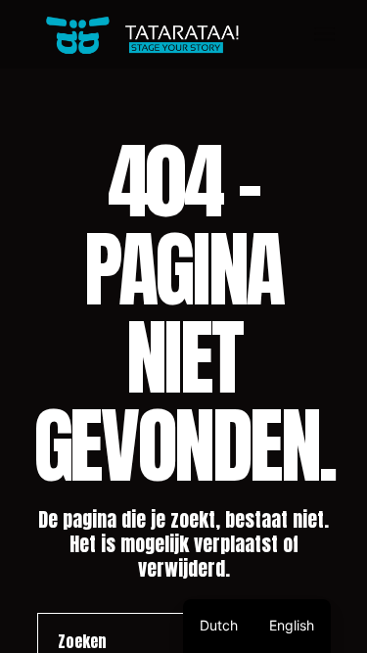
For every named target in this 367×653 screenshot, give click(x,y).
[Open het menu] (324, 34)
